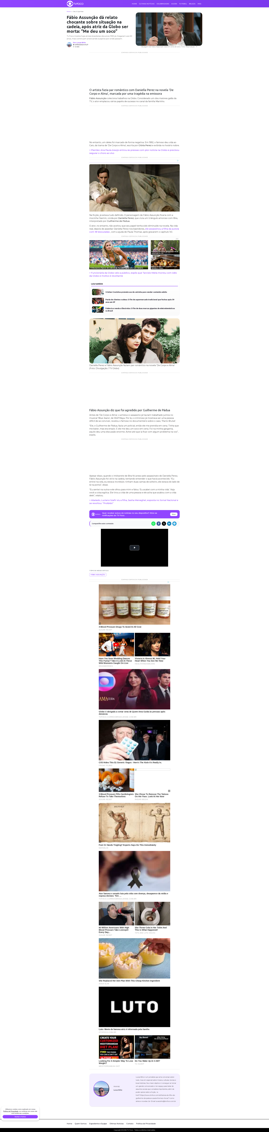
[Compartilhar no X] (164, 524)
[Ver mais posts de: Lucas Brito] (69, 44)
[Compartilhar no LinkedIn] (169, 524)
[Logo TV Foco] (75, 4)
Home (134, 4)
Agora (174, 4)
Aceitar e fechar (20, 1117)
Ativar (174, 514)
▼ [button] (196, 46)
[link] (101, 1089)
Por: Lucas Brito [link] (79, 43)
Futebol (183, 4)
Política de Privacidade (146, 1124)
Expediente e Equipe (98, 1124)
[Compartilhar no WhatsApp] (153, 524)
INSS (199, 4)
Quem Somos (81, 1124)
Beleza (192, 4)
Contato (129, 1124)
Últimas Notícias (146, 4)
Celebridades (163, 4)
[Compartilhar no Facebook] (159, 524)
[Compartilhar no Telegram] (174, 524)
